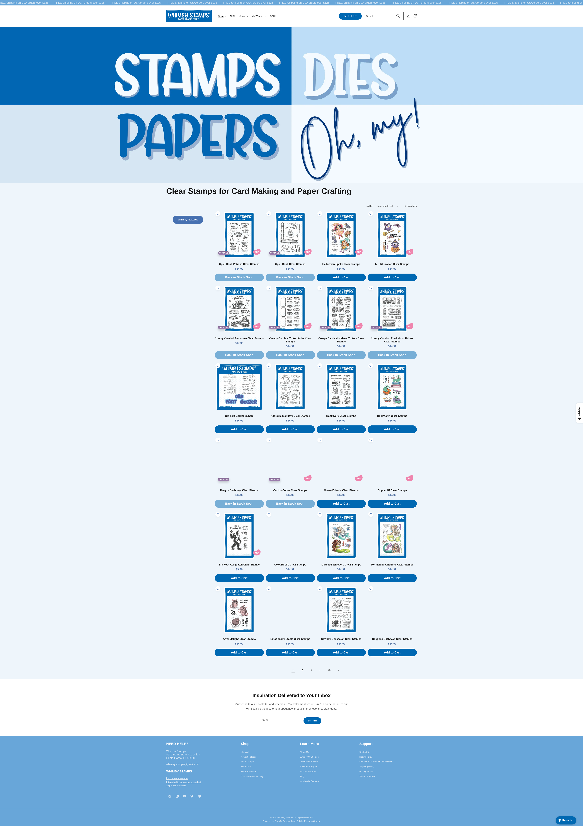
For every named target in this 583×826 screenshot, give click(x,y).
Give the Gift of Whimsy (252, 776)
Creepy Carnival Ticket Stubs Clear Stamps (290, 340)
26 (329, 670)
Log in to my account (177, 778)
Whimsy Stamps (285, 817)
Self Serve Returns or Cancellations (376, 761)
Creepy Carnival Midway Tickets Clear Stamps (341, 340)
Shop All (245, 752)
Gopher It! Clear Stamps (392, 490)
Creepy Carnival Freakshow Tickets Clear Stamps (392, 340)
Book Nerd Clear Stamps (341, 416)
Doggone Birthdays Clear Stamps (392, 639)
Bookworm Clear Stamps (392, 416)
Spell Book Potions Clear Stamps (239, 264)
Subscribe (312, 721)
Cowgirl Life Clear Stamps (290, 564)
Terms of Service (367, 776)
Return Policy (365, 756)
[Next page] (338, 670)
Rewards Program (308, 766)
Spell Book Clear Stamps (290, 264)
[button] (222, 16)
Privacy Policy (366, 771)
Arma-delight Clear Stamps (239, 639)
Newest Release (248, 756)
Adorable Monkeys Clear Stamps (290, 416)
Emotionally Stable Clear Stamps (290, 639)
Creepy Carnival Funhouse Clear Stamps (239, 338)
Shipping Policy (366, 766)
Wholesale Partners (309, 781)
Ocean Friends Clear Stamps (341, 490)
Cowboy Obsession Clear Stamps (341, 639)
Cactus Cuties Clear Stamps (290, 490)
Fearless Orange (312, 821)
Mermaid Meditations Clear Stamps (392, 564)
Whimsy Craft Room (309, 756)
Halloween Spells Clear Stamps (341, 264)
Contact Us (364, 752)
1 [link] (293, 670)
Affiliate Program (308, 771)
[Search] (398, 16)
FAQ (302, 776)
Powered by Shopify (272, 821)
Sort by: (369, 206)
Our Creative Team (309, 761)
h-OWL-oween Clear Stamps (392, 264)
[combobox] (383, 16)
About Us (304, 752)
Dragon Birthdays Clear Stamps (239, 490)
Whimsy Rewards (188, 219)
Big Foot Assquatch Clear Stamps (239, 564)
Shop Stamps (247, 761)
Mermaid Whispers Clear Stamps (341, 564)
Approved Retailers (176, 785)
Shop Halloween (248, 771)
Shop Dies (246, 766)
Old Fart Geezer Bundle (239, 416)
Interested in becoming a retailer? (183, 782)
